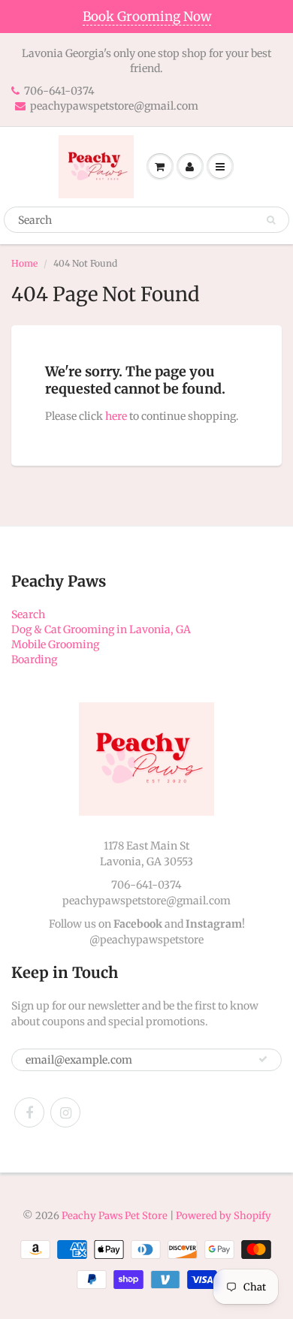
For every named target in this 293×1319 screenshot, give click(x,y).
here (116, 416)
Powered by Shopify (223, 1215)
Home (24, 263)
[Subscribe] (263, 1059)
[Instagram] (65, 1112)
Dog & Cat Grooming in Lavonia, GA (101, 629)
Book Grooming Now (147, 16)
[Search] (271, 220)
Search (28, 614)
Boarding (34, 659)
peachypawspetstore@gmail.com (114, 106)
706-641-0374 (59, 91)
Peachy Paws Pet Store (115, 1215)
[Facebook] (29, 1112)
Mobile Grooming (55, 644)
